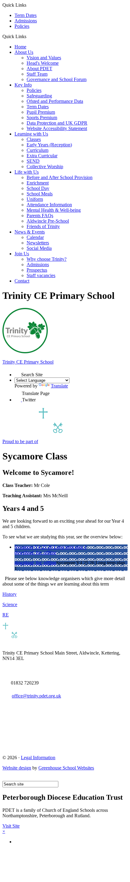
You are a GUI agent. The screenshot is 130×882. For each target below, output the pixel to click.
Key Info (23, 84)
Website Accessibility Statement (57, 128)
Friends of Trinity (43, 226)
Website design (16, 767)
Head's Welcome (43, 63)
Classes (34, 139)
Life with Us (27, 172)
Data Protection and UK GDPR (57, 123)
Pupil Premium (41, 112)
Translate (59, 385)
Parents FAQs (40, 215)
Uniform (35, 199)
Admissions (26, 20)
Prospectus (37, 270)
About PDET (39, 68)
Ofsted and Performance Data (55, 101)
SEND (33, 161)
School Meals (40, 193)
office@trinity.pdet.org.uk (36, 695)
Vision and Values (44, 57)
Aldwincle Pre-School (48, 221)
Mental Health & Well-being (54, 210)
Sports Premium (42, 117)
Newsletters (38, 242)
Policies (22, 26)
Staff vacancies (41, 275)
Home (20, 46)
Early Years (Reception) (49, 144)
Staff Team (37, 74)
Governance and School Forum (56, 79)
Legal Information (38, 757)
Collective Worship (45, 166)
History (9, 594)
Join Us (22, 253)
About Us (24, 52)
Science (9, 604)
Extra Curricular (42, 155)
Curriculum (37, 150)
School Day (38, 188)
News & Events (30, 231)
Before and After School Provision (60, 177)
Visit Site (11, 825)
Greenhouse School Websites (66, 767)
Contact (22, 280)
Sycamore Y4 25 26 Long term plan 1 (51, 547)
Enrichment (38, 182)
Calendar (35, 237)
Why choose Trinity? (47, 259)
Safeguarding (39, 95)
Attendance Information (49, 204)
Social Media (39, 248)
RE (5, 614)
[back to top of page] (5, 778)
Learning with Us (31, 133)
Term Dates (26, 15)
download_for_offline (35, 552)
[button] (29, 36)
